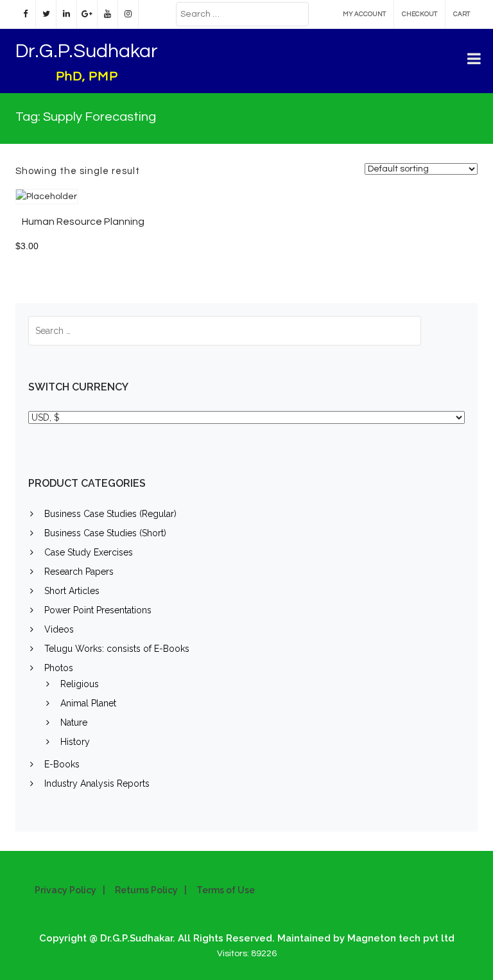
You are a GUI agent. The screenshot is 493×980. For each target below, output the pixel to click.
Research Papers (79, 571)
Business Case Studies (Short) (105, 533)
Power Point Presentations (97, 610)
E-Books (62, 764)
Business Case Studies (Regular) (110, 514)
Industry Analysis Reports (97, 783)
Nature (73, 722)
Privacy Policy (65, 890)
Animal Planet (88, 703)
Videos (59, 629)
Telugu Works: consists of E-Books (116, 648)
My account (364, 14)
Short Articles (71, 591)
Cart (461, 14)
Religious (79, 684)
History (75, 742)
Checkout (419, 14)
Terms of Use (225, 890)
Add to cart (163, 202)
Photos (58, 668)
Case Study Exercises (88, 552)
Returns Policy (146, 890)
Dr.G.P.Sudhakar (86, 51)
